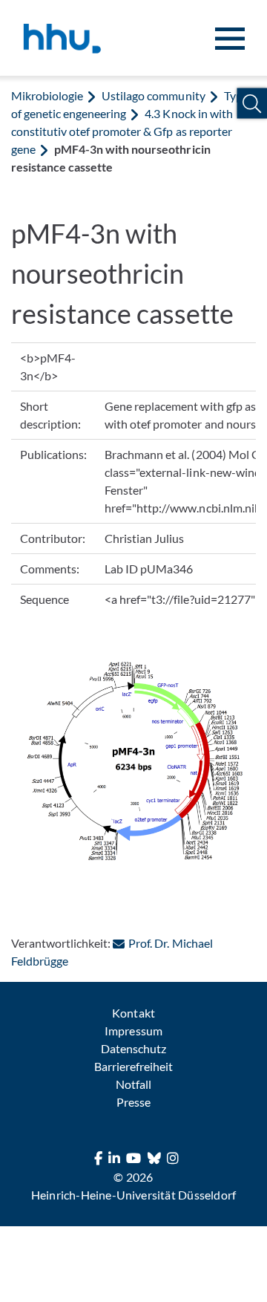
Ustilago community (153, 95)
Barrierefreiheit (133, 1066)
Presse (133, 1102)
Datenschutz (133, 1048)
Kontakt (133, 1013)
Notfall (133, 1084)
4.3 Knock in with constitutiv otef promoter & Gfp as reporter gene (122, 131)
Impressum (133, 1030)
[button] (252, 103)
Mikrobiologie (47, 95)
